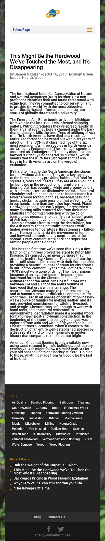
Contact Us (56, 517)
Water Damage (22, 444)
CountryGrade (21, 408)
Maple (16, 423)
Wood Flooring (59, 444)
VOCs (88, 439)
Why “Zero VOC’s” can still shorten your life (48, 483)
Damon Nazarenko (29, 74)
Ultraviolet (63, 434)
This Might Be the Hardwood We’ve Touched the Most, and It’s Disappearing (52, 471)
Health (27, 78)
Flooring (35, 413)
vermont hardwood (25, 439)
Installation (36, 418)
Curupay (41, 408)
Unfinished (82, 434)
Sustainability (42, 434)
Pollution (18, 429)
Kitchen (54, 418)
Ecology (75, 74)
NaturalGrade (68, 423)
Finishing (18, 413)
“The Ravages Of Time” (32, 488)
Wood (39, 78)
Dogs (55, 408)
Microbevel (32, 423)
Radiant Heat (59, 429)
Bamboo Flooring (43, 402)
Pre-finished (37, 429)
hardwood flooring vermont (64, 413)
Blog (37, 517)
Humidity (18, 418)
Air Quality (19, 402)
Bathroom (66, 402)
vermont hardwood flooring (61, 439)
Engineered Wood (76, 408)
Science (78, 429)
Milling (50, 423)
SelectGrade (20, 434)
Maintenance (73, 418)
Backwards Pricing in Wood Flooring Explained (51, 478)
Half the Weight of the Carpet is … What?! (47, 465)
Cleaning (84, 402)
